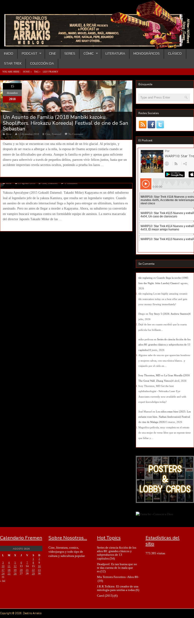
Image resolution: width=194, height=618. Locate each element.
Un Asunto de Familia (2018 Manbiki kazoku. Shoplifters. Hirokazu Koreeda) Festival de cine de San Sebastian (65, 123)
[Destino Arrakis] (97, 44)
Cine (52, 53)
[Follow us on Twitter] (160, 125)
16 (39, 566)
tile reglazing (145, 277)
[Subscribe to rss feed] (143, 125)
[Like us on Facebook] (151, 125)
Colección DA (42, 63)
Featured (56, 134)
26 (15, 573)
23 (39, 570)
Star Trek (13, 63)
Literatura (115, 53)
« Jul (2, 580)
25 (9, 573)
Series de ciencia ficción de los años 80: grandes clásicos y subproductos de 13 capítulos (164, 344)
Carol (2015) (105, 595)
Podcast (27, 53)
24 (3, 573)
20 (21, 570)
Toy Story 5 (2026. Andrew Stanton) (169, 313)
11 (9, 566)
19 (15, 570)
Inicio (8, 53)
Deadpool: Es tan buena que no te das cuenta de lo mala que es (117, 567)
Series (69, 53)
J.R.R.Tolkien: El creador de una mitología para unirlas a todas (117, 588)
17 (3, 570)
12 (15, 566)
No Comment (75, 134)
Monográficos (146, 53)
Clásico (175, 53)
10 (3, 566)
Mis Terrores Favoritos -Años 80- (118, 577)
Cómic (86, 53)
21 (27, 570)
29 (33, 573)
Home (26, 71)
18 (9, 570)
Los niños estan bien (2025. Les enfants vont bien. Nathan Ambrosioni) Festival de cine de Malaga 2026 (164, 417)
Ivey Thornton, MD (149, 375)
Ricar (9, 134)
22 (33, 570)
